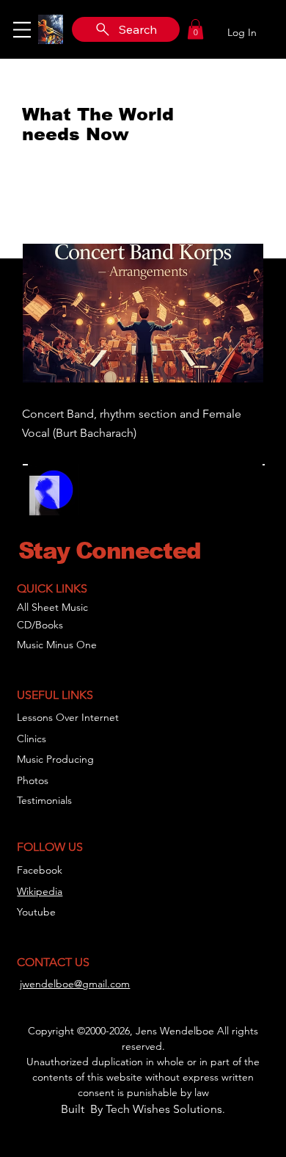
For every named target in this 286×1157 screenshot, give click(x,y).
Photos (32, 780)
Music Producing (55, 759)
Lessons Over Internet (68, 717)
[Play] (97, 500)
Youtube (36, 911)
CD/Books (40, 624)
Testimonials (44, 800)
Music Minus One (57, 644)
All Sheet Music (52, 607)
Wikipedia (39, 891)
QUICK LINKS (52, 588)
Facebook (39, 870)
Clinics (31, 738)
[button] (195, 29)
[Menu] (22, 29)
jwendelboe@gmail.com (75, 983)
